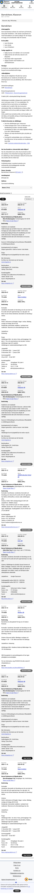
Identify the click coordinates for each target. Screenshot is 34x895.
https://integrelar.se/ (7, 283)
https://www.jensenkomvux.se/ (10, 527)
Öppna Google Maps (12, 221)
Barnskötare (8, 87)
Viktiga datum (17, 862)
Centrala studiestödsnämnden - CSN (19, 143)
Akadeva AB (21, 612)
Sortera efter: (27, 196)
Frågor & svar (16, 865)
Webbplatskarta (17, 876)
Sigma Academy (22, 297)
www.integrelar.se (6, 262)
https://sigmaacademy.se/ (9, 373)
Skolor (17, 868)
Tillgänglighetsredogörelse (17, 873)
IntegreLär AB (21, 209)
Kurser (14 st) (6, 188)
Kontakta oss (17, 870)
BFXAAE (18, 172)
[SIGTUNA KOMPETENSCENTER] (5, 2)
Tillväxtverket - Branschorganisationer (16, 93)
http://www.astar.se (7, 598)
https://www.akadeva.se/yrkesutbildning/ (13, 667)
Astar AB (20, 541)
